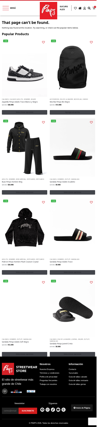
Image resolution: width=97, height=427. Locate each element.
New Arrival (21, 179)
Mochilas (78, 99)
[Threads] (64, 410)
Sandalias (75, 179)
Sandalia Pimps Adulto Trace (61, 262)
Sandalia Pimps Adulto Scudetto (62, 182)
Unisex (85, 99)
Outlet (67, 179)
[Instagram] (48, 410)
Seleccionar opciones (24, 112)
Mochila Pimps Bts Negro (60, 102)
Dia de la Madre (66, 99)
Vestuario (31, 179)
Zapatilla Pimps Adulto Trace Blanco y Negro (20, 102)
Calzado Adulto (16, 99)
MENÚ (13, 8)
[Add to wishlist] (43, 42)
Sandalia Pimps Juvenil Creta (61, 343)
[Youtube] (58, 410)
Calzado (5, 99)
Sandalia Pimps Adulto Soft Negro (15, 342)
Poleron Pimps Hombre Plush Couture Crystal (20, 262)
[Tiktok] (53, 410)
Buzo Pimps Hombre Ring (12, 182)
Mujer (33, 99)
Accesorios (54, 99)
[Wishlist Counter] (75, 8)
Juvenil (74, 339)
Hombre (27, 99)
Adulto (5, 179)
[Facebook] (42, 410)
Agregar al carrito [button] (72, 112)
